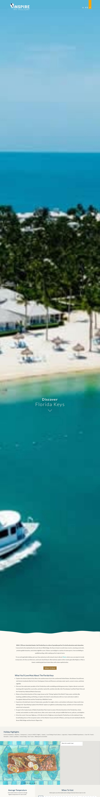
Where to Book (50, 668)
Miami (64, 657)
